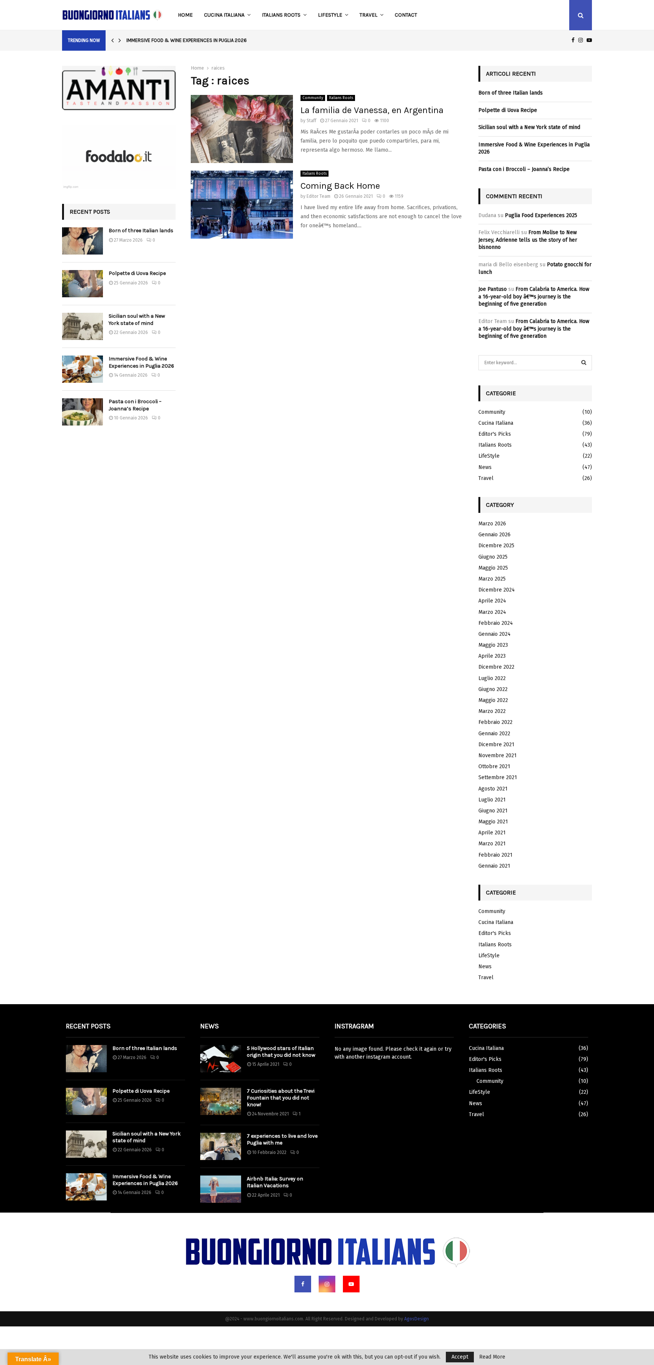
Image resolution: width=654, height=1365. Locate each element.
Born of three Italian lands (141, 230)
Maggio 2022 (493, 700)
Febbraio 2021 (495, 855)
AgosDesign (416, 1319)
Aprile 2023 (492, 656)
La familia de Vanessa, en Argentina (372, 110)
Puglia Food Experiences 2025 (541, 215)
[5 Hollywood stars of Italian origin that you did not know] (220, 1058)
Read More (492, 1357)
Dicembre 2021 (496, 744)
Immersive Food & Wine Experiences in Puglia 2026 (186, 40)
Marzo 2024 (492, 612)
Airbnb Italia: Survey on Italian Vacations (275, 1182)
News (485, 467)
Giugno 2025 (493, 557)
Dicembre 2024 (496, 590)
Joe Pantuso (492, 289)
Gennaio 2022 (494, 733)
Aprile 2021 (492, 832)
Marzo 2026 (492, 523)
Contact (406, 15)
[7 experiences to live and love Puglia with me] (220, 1146)
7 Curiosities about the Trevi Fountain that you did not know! (281, 1098)
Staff (311, 120)
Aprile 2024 (492, 601)
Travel (368, 15)
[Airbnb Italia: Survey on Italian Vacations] (220, 1189)
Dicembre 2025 (496, 545)
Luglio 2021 (492, 800)
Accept (460, 1357)
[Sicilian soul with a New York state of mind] (82, 326)
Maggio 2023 (493, 645)
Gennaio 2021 (494, 866)
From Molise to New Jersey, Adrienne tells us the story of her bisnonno (527, 239)
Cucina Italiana (224, 15)
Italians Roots (281, 15)
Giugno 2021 (493, 811)
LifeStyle (330, 15)
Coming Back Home (340, 185)
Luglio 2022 (492, 678)
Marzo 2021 (492, 843)
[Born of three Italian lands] (82, 241)
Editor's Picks (494, 434)
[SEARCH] (584, 362)
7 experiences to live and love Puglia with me (282, 1139)
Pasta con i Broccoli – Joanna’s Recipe (135, 405)
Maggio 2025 (493, 568)
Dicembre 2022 (496, 667)
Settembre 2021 (497, 777)
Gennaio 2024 (494, 634)
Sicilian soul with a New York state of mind (137, 319)
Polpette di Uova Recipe (137, 273)
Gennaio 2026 (494, 534)
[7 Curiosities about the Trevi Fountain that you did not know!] (220, 1101)
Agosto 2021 (493, 789)
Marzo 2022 (492, 711)
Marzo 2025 (492, 579)
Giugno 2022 (493, 689)
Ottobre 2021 (494, 766)
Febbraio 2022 (495, 722)
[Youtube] (351, 1284)
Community (312, 98)
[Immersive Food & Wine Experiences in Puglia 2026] (82, 369)
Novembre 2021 (497, 755)
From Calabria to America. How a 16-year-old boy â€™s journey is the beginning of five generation (533, 296)
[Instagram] (327, 1284)
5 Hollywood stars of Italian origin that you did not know (281, 1051)
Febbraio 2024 (495, 623)
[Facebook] (302, 1284)
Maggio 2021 (493, 821)
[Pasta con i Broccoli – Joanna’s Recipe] (82, 411)
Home (185, 15)
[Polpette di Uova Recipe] (82, 283)
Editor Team (318, 196)
